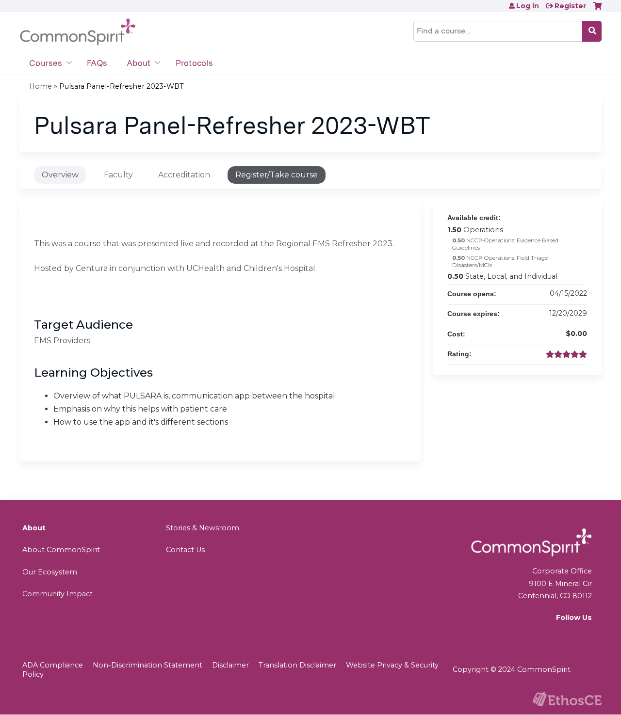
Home (40, 86)
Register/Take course (276, 174)
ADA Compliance (52, 665)
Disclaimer (230, 665)
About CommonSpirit (61, 549)
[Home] (77, 32)
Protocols (194, 63)
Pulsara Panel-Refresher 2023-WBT (121, 86)
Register (570, 5)
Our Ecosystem (49, 572)
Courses (45, 63)
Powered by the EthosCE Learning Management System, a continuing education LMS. (567, 699)
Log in (527, 5)
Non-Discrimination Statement (147, 665)
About (138, 63)
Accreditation (184, 174)
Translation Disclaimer (297, 665)
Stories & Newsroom (202, 528)
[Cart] (597, 9)
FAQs (97, 63)
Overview (60, 174)
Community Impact (57, 593)
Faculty (118, 174)
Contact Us (185, 549)
